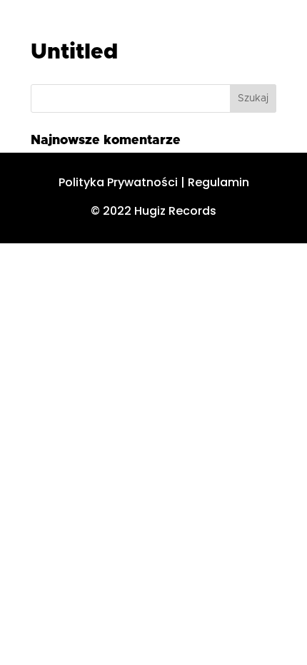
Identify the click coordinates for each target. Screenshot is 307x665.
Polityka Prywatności (118, 182)
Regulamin (218, 182)
